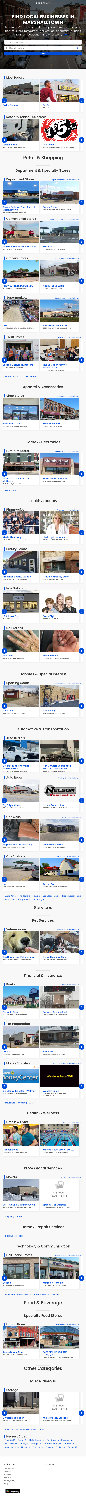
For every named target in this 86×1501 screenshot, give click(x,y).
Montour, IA (67, 1440)
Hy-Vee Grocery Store (55, 325)
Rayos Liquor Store (13, 1352)
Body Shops (24, 899)
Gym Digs (8, 710)
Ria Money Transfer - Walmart (19, 1091)
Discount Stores (13, 376)
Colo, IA (49, 1447)
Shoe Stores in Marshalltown (68, 396)
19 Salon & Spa (11, 616)
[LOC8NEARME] (43, 2)
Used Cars (10, 899)
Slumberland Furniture (55, 478)
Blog (6, 1484)
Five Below (49, 144)
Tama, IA (22, 1440)
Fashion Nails (50, 655)
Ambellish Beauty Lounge (17, 576)
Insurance (10, 1102)
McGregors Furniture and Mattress (16, 480)
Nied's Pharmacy (12, 537)
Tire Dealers (24, 896)
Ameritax (48, 1051)
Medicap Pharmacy (54, 537)
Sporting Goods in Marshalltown (66, 683)
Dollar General (10, 105)
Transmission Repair (72, 896)
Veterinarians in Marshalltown (67, 930)
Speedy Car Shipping (54, 1204)
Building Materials (14, 1235)
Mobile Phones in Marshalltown (67, 1255)
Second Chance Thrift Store (18, 364)
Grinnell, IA (69, 1443)
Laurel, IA (24, 1443)
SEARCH (43, 53)
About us (7, 1471)
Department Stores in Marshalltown (65, 180)
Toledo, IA (10, 1440)
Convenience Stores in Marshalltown (64, 219)
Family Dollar (50, 207)
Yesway (47, 246)
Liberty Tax (9, 1051)
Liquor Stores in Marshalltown (67, 1325)
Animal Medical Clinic (55, 957)
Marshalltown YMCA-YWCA (58, 1149)
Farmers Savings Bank (55, 1012)
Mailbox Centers (28, 1429)
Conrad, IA (38, 1447)
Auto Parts (10, 896)
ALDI (5, 325)
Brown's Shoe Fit (52, 423)
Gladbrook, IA (12, 1447)
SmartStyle (49, 616)
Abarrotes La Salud (53, 285)
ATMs (32, 1102)
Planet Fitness (10, 1149)
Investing (22, 1102)
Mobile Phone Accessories (18, 1294)
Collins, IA (60, 1447)
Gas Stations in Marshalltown (67, 857)
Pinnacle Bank (10, 1012)
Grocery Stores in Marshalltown (67, 259)
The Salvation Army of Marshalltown (55, 366)
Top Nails (8, 655)
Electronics (10, 490)
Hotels (42, 1429)
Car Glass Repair (50, 896)
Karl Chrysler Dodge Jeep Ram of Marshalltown (57, 767)
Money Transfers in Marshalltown (66, 1064)
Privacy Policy (9, 1481)
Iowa (66, 34)
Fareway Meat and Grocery (18, 285)
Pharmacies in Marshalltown (68, 510)
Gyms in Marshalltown (70, 1122)
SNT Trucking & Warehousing (19, 1204)
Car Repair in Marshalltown (68, 778)
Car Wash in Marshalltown (69, 817)
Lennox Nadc (10, 144)
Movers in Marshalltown (70, 1177)
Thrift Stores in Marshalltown (68, 337)
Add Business (9, 1468)
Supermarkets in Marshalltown (67, 298)
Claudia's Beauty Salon (56, 576)
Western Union (51, 1091)
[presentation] (4, 100)
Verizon (7, 1282)
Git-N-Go (48, 884)
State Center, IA (36, 1440)
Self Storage (11, 1429)
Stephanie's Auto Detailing (17, 844)
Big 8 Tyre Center (12, 805)
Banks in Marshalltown (70, 985)
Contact (7, 1475)
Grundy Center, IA (52, 1443)
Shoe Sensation (11, 423)
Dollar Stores (30, 376)
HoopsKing (49, 710)
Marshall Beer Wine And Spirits (19, 246)
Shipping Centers (13, 1216)
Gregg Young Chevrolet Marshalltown (16, 767)
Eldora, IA (25, 1447)
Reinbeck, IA (53, 1440)
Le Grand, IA (11, 1443)
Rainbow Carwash (53, 844)
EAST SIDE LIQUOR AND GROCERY (55, 1353)
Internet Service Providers (46, 1294)
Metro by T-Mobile (53, 1282)
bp (4, 884)
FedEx (46, 105)
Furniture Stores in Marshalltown (66, 451)
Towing (36, 896)
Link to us (8, 1478)
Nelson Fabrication (53, 805)
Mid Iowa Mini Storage (55, 1417)
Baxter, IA (72, 1447)
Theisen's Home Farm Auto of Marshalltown (19, 208)
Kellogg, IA (36, 1443)
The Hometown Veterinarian (18, 957)
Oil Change (38, 899)
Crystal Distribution (13, 1417)
